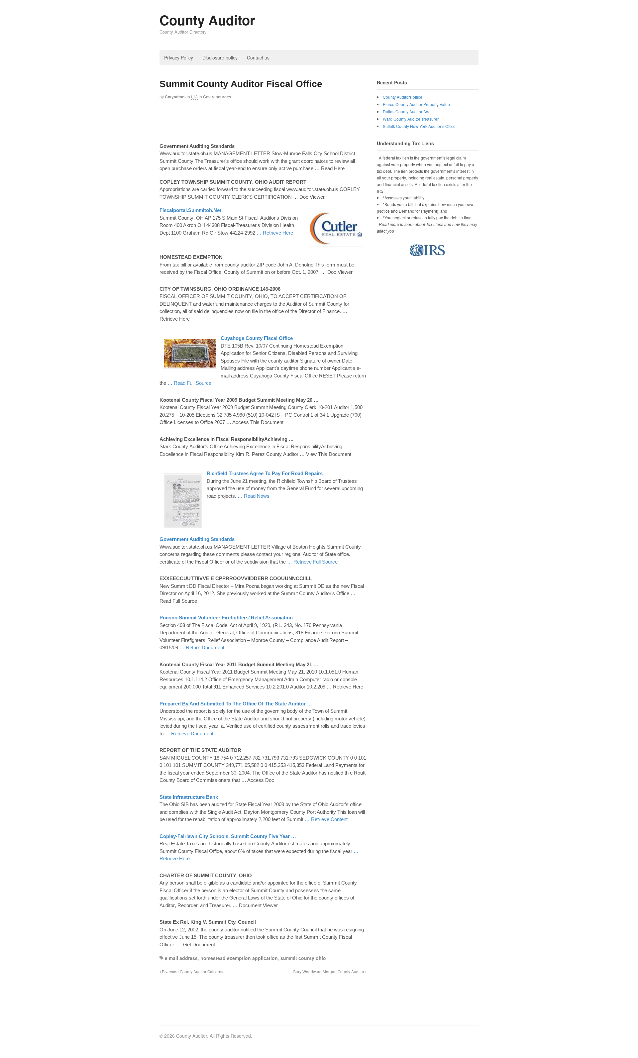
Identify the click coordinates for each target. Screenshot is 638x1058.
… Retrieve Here (275, 233)
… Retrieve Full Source (312, 562)
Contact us (258, 57)
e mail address (181, 958)
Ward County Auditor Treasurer (411, 119)
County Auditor (207, 19)
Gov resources (217, 97)
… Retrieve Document (189, 733)
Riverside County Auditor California (193, 971)
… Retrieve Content (326, 819)
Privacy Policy (178, 57)
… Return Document (201, 647)
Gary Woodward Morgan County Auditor (329, 971)
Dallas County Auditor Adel (407, 111)
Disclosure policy (220, 57)
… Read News (253, 496)
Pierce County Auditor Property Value (416, 104)
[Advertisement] (280, 122)
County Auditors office (402, 97)
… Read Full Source (189, 383)
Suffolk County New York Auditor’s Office (419, 126)
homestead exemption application (239, 958)
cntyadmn (174, 97)
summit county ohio (303, 958)
